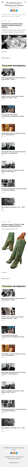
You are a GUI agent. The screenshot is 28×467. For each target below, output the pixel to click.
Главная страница (5, 14)
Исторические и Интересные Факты (14, 3)
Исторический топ (14, 462)
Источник (4, 51)
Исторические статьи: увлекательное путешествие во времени (14, 457)
